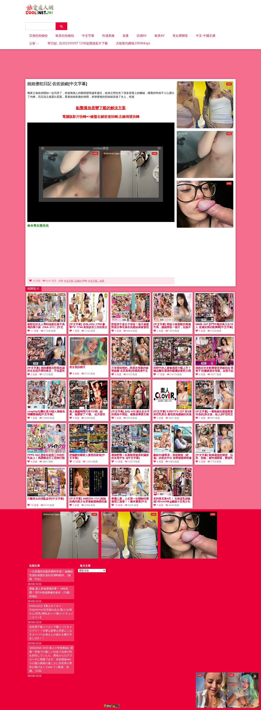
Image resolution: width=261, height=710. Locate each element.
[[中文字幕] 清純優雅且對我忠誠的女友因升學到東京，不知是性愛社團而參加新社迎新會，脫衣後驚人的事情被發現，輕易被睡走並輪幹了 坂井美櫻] (46, 364)
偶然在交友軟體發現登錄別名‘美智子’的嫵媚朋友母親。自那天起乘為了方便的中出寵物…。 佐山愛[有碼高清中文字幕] (214, 369)
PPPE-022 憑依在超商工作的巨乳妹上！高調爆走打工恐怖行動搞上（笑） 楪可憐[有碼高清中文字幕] (46, 456)
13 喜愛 (77, 461)
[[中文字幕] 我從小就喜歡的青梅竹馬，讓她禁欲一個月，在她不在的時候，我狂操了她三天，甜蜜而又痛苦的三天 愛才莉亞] (172, 321)
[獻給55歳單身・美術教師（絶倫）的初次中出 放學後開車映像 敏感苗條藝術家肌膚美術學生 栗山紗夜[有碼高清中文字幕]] (172, 451)
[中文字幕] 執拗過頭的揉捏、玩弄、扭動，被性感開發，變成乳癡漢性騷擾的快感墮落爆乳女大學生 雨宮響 (214, 456)
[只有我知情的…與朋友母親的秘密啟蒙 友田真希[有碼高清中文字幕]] (130, 364)
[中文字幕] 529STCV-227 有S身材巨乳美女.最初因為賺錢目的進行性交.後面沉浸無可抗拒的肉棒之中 (172, 413)
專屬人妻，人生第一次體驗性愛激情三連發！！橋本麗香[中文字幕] (130, 500)
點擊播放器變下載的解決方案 (101, 107)
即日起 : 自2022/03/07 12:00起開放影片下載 (78, 43)
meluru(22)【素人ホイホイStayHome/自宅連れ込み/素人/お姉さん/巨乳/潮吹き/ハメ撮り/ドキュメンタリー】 (51, 611)
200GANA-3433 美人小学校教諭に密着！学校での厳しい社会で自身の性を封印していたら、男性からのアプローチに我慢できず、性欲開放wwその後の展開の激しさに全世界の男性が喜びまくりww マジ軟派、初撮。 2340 (51, 659)
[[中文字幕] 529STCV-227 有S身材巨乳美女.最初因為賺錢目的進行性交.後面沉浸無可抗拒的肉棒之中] (172, 408)
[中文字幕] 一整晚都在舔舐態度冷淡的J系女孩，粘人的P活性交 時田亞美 (214, 413)
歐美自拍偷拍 (65, 35)
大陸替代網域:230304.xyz (133, 43)
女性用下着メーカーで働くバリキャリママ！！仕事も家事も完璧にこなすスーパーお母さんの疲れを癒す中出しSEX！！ (50, 632)
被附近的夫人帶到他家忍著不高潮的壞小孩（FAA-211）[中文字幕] (46, 326)
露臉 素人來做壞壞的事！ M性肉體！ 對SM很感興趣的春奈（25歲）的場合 (50, 592)
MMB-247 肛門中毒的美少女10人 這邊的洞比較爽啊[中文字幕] (214, 326)
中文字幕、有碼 (96, 280)
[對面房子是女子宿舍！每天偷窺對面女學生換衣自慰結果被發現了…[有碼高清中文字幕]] (130, 321)
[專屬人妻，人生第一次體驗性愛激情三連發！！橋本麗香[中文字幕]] (130, 495)
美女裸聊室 (180, 35)
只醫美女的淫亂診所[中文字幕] (45, 498)
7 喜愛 (34, 418)
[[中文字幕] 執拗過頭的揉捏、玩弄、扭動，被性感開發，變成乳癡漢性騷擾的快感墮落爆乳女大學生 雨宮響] (214, 451)
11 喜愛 (35, 330)
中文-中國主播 (205, 35)
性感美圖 (108, 35)
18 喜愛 (119, 505)
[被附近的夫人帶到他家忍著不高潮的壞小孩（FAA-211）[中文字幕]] (46, 321)
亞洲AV (142, 35)
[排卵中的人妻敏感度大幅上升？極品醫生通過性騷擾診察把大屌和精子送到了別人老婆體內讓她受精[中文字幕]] (172, 364)
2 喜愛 (160, 330)
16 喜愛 (35, 505)
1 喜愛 (76, 330)
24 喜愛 (37, 280)
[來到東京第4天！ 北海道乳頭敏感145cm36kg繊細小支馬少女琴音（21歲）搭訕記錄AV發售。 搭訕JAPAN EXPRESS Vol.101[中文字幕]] (172, 495)
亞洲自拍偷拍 (38, 35)
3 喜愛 (76, 418)
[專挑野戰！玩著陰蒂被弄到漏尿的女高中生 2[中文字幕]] (130, 451)
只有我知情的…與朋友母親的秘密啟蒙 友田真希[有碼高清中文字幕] (129, 369)
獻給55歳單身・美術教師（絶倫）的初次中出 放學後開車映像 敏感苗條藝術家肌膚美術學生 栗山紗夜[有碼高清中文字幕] (172, 456)
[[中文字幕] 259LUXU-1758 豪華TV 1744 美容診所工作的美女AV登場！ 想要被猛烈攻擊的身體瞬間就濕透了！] (88, 321)
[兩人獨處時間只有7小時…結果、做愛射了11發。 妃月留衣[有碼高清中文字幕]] (88, 408)
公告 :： (34, 43)
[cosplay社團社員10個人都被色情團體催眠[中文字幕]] (46, 408)
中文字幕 (88, 35)
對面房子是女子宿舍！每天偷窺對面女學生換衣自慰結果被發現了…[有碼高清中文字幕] (130, 326)
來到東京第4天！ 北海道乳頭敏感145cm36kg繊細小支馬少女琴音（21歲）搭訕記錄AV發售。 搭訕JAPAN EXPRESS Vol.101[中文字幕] (171, 500)
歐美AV (160, 35)
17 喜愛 (161, 374)
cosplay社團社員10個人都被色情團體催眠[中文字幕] (46, 413)
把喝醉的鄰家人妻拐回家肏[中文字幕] (87, 456)
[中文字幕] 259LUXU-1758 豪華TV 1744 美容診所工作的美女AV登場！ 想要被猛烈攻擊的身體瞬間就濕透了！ (88, 326)
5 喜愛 (202, 330)
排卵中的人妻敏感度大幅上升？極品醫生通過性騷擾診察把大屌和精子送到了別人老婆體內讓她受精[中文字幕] (172, 369)
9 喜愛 (118, 330)
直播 (125, 35)
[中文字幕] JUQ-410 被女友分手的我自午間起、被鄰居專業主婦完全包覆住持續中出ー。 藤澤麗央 (130, 413)
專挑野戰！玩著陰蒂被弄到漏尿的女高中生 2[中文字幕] (130, 456)
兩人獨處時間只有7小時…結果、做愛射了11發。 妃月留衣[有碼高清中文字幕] (87, 413)
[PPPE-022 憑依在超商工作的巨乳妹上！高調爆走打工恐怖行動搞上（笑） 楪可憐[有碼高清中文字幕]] (46, 451)
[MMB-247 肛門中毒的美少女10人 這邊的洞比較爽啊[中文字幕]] (214, 321)
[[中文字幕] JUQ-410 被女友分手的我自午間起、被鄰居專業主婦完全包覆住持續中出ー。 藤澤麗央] (130, 408)
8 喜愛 (118, 374)
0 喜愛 (34, 374)
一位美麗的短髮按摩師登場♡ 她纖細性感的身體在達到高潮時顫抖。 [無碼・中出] (51, 575)
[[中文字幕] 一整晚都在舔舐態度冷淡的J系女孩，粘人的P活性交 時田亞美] (214, 408)
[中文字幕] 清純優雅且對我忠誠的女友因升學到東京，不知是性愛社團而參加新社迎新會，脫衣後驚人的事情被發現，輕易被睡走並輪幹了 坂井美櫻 (46, 369)
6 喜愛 (202, 374)
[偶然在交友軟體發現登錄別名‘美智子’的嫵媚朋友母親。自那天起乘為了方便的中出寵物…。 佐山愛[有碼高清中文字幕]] (214, 364)
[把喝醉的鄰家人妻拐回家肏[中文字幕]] (88, 451)
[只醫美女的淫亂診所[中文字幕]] (46, 495)
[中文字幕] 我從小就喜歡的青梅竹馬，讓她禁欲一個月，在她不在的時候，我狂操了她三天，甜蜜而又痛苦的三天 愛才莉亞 (172, 326)
